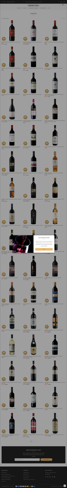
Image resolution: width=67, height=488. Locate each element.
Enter (44, 249)
